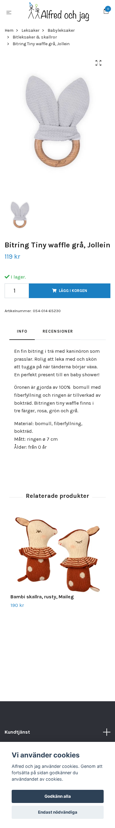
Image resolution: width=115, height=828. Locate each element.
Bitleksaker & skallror (35, 41)
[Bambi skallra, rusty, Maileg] (57, 559)
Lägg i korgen (73, 295)
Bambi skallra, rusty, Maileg (42, 601)
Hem (9, 35)
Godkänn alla (57, 796)
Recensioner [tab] (58, 336)
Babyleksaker (61, 35)
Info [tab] (22, 336)
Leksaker (30, 35)
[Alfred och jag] (59, 14)
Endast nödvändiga (57, 812)
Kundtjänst (17, 737)
